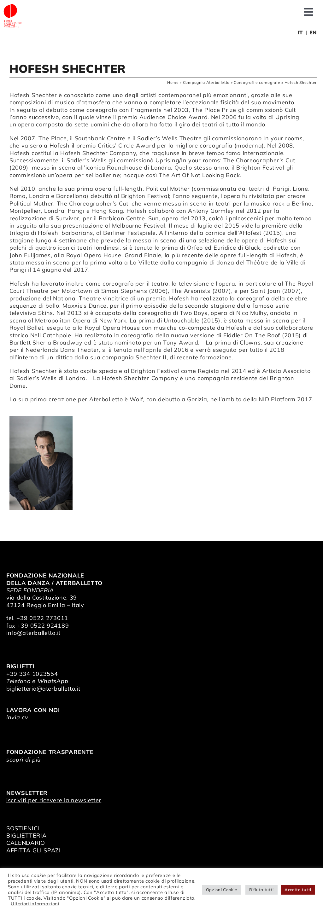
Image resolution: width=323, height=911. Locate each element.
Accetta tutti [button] (298, 889)
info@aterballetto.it (33, 632)
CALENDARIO (25, 842)
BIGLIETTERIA (26, 835)
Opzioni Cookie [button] (221, 889)
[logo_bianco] (12, 5)
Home (173, 82)
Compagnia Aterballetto (206, 82)
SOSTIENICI (22, 828)
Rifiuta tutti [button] (261, 889)
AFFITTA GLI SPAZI (33, 850)
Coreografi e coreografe (257, 82)
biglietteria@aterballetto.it (43, 688)
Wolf (136, 399)
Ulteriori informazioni (35, 904)
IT (299, 32)
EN (313, 32)
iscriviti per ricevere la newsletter (53, 800)
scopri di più (23, 759)
